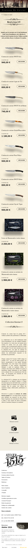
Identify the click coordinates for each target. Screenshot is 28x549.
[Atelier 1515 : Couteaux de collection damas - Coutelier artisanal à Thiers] (9, 2)
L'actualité (4, 490)
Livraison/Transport (6, 500)
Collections (4, 470)
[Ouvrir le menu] (3, 3)
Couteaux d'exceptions (7, 472)
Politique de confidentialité (8, 505)
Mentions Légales (6, 496)
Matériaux (4, 482)
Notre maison (5, 485)
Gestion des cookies (7, 507)
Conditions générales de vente (9, 498)
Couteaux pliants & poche (8, 475)
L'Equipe (4, 492)
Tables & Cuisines (6, 477)
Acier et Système (6, 488)
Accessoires (4, 479)
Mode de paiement (6, 503)
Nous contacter (6, 511)
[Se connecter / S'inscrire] (16, 2)
